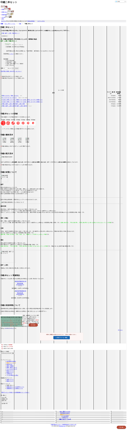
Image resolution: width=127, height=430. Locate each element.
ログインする (41, 21)
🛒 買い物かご (121, 427)
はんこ (60, 424)
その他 (71, 424)
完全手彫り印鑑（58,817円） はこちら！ (11, 71)
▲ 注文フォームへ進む (62, 337)
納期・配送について (11, 367)
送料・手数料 (10, 366)
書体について (10, 381)
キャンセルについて (11, 369)
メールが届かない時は (12, 375)
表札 (68, 424)
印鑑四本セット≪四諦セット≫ (14, 388)
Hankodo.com (62, 426)
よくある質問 (64, 416)
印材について (10, 379)
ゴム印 (74, 424)
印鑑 (20, 23)
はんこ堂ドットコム (10, 23)
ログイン (3, 21)
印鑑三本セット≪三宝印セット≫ (15, 386)
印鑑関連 (64, 424)
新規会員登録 (31, 21)
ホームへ (120, 330)
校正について (10, 370)
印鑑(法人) (56, 424)
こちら (11, 53)
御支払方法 (9, 364)
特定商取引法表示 (11, 361)
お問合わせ (9, 373)
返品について (10, 372)
